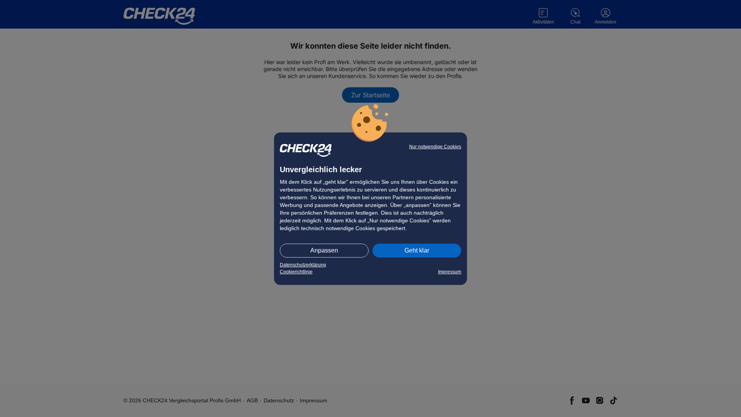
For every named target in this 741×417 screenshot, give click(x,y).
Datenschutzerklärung (303, 265)
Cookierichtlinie (296, 272)
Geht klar (416, 250)
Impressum (449, 272)
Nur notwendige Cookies (435, 146)
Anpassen (324, 250)
